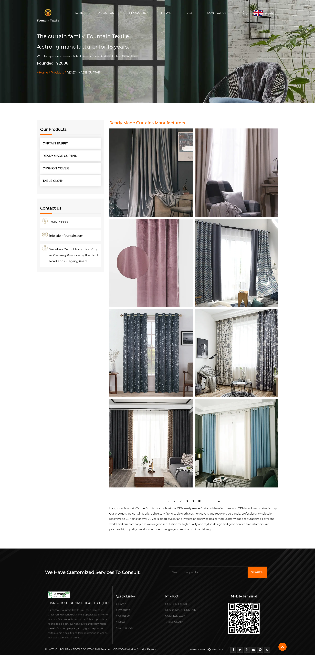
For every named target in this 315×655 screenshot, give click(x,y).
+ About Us (123, 615)
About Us (106, 13)
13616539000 (58, 222)
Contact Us (216, 13)
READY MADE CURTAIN (60, 156)
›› (219, 501)
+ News (120, 621)
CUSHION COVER (56, 168)
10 (199, 501)
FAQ (189, 13)
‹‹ (168, 501)
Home (78, 13)
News (166, 13)
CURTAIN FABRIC (138, 20)
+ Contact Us (124, 627)
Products (137, 13)
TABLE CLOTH (53, 181)
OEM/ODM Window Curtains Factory (134, 649)
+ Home (121, 604)
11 (206, 501)
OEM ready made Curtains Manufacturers (204, 508)
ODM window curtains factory (257, 508)
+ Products (123, 610)
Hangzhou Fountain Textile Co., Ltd (132, 508)
